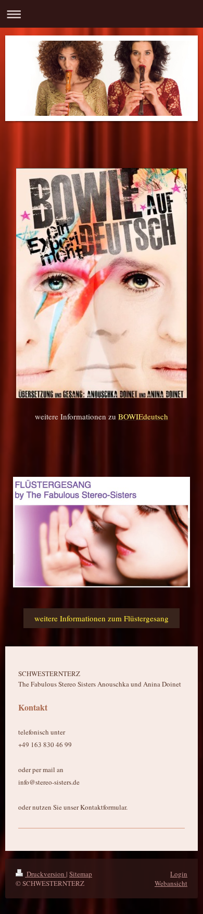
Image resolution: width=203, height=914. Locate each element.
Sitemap (80, 874)
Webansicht (171, 883)
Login (178, 874)
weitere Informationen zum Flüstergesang (101, 618)
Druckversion (45, 874)
